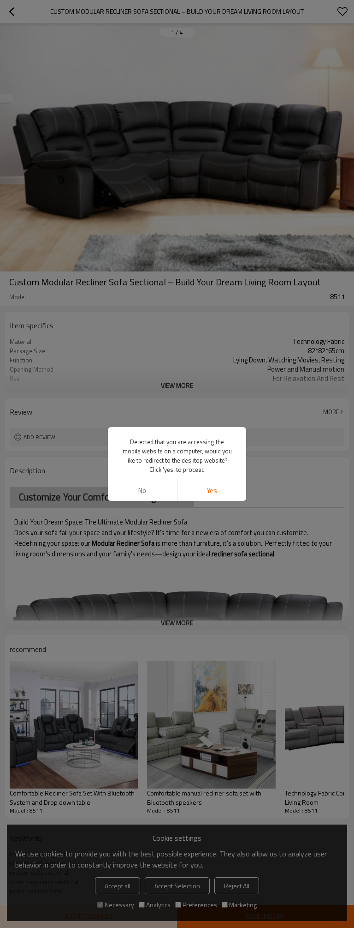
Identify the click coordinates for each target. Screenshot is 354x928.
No (142, 490)
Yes (211, 490)
